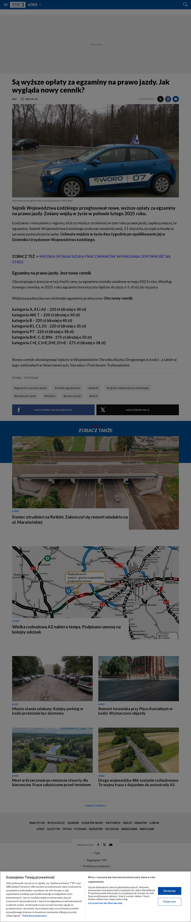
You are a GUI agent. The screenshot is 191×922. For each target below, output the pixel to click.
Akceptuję (169, 890)
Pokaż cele (169, 901)
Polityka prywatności (34, 915)
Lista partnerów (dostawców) (105, 903)
